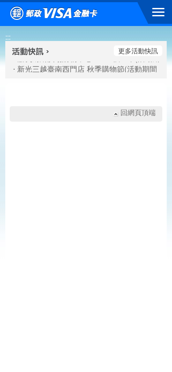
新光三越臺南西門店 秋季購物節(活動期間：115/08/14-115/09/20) (83, 68)
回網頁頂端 (138, 112)
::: (8, 37)
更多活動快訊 (138, 50)
